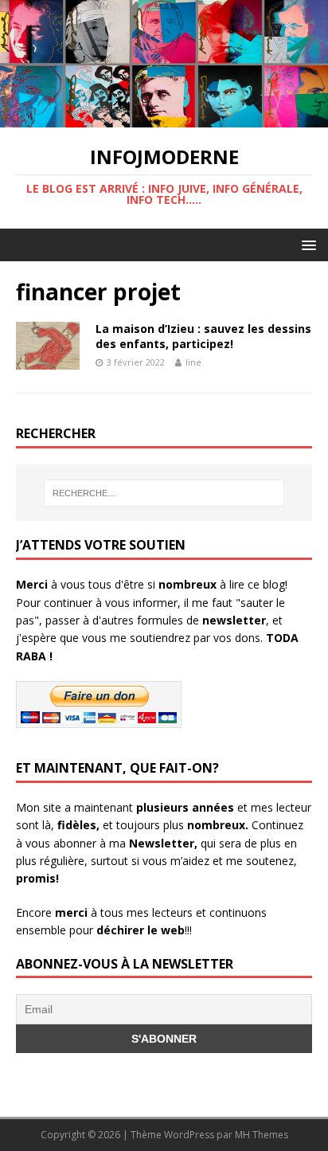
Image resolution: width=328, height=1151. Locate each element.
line (193, 362)
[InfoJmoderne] (164, 117)
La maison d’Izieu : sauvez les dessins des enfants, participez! (203, 335)
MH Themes (261, 1134)
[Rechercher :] (164, 493)
